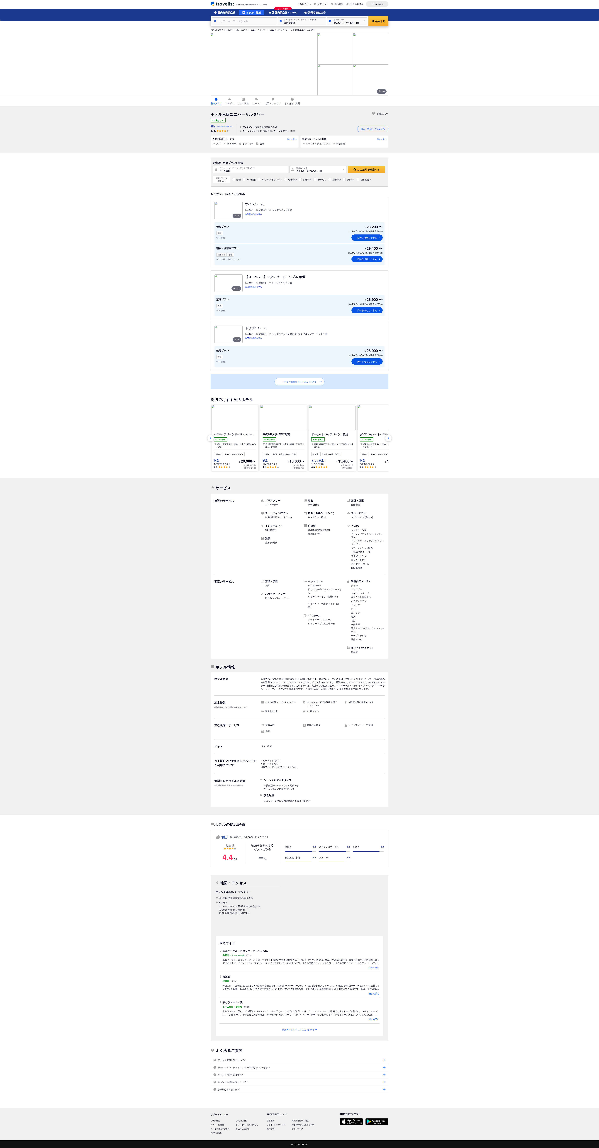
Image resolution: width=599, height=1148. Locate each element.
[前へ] (210, 438)
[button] (302, 21)
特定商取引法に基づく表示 (303, 1124)
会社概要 (270, 1120)
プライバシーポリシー (276, 1124)
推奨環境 (270, 1128)
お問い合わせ (216, 1132)
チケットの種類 (217, 1124)
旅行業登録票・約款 (300, 1120)
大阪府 (229, 30)
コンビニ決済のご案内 (220, 1128)
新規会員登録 (356, 4)
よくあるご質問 (242, 1128)
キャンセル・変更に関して (247, 1124)
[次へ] (388, 438)
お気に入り (322, 4)
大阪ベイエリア (241, 30)
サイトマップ (297, 1128)
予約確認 (338, 4)
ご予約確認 (215, 1120)
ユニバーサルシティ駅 (278, 30)
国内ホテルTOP (217, 30)
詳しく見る (292, 139)
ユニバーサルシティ (259, 30)
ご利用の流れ (241, 1120)
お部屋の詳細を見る (253, 214)
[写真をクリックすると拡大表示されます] (264, 64)
